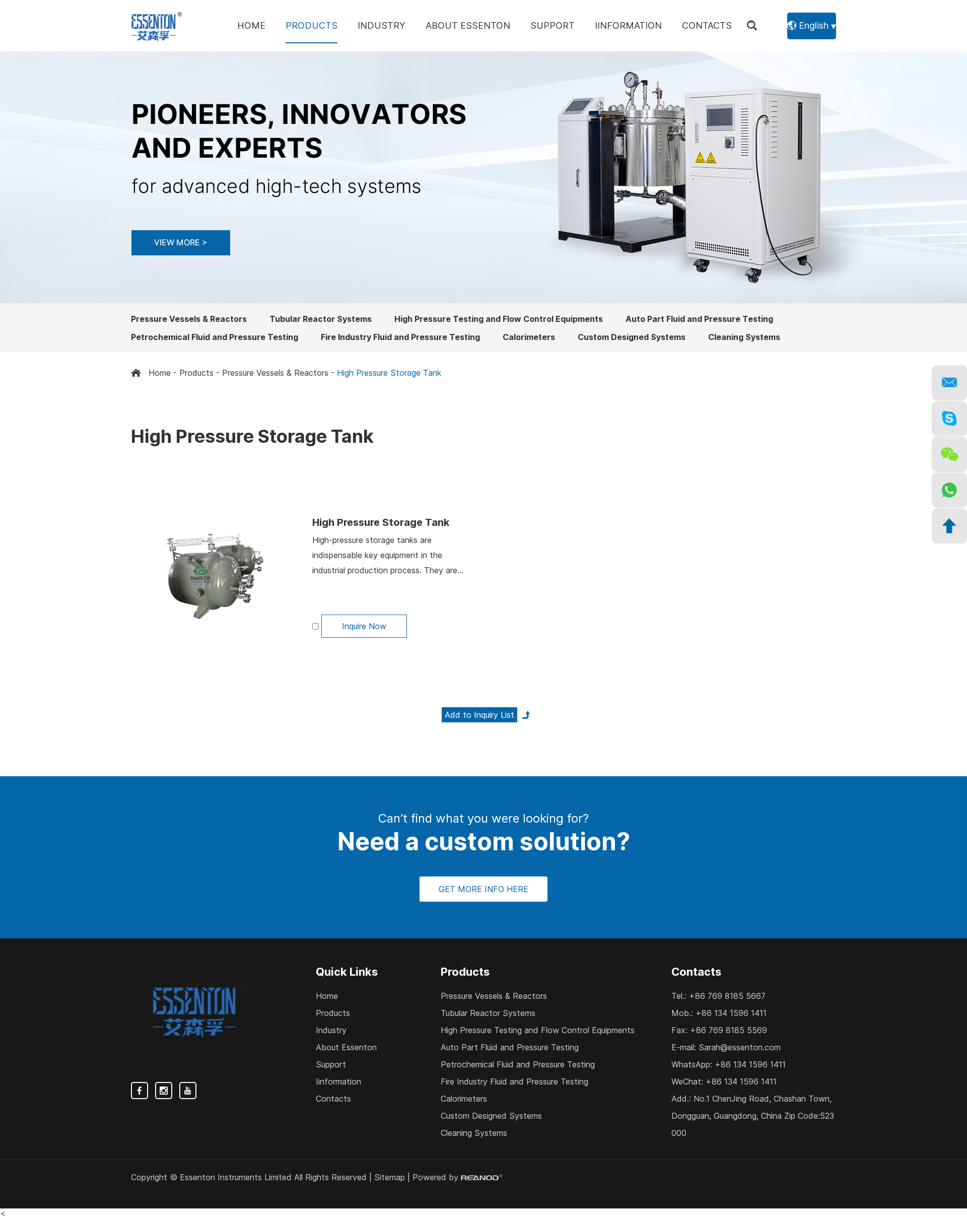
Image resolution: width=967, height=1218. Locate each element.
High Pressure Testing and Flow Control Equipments (498, 319)
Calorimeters (529, 337)
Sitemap (389, 1177)
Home (251, 25)
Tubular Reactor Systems (320, 319)
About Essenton (468, 25)
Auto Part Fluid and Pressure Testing (699, 319)
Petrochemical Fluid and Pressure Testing (214, 337)
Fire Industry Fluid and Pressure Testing (400, 337)
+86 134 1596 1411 (750, 1064)
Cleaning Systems (744, 337)
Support (552, 25)
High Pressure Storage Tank (380, 522)
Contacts (707, 25)
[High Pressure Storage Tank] (214, 576)
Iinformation (628, 25)
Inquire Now (364, 626)
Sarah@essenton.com (740, 1047)
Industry (381, 25)
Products (311, 25)
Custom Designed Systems (631, 337)
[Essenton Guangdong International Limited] (157, 25)
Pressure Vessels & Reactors (189, 319)
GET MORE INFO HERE (483, 889)
